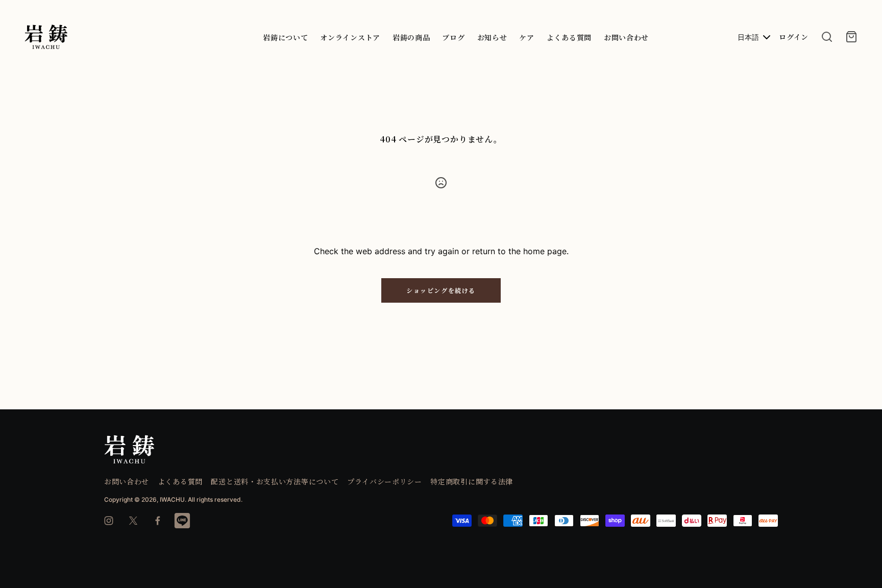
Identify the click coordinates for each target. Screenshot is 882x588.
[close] (827, 36)
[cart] (851, 36)
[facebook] (157, 520)
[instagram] (108, 520)
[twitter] (133, 520)
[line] (182, 520)
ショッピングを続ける (441, 290)
